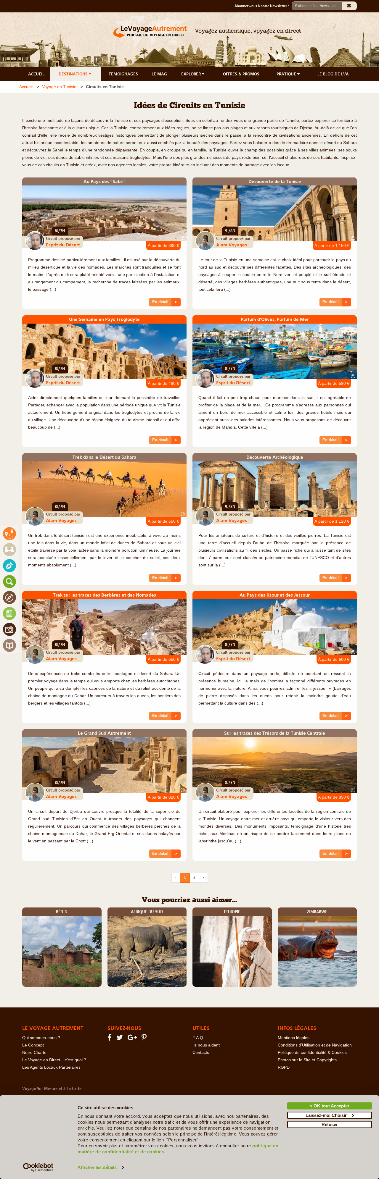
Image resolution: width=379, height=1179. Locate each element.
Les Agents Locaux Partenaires (51, 1067)
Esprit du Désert (63, 244)
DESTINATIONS (74, 74)
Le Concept (33, 1045)
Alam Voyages (231, 244)
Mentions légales (293, 1038)
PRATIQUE (287, 74)
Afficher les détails (97, 1167)
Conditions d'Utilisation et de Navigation (315, 1045)
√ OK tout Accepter (329, 1105)
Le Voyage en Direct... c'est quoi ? (54, 1060)
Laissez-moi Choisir (326, 1114)
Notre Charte (34, 1052)
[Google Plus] (133, 1038)
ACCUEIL (36, 74)
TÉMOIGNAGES (123, 74)
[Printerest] (145, 1038)
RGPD (284, 1067)
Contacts (200, 1052)
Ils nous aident (206, 1045)
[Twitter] (120, 1038)
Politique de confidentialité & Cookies (312, 1052)
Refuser (330, 1124)
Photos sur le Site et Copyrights (307, 1060)
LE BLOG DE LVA (333, 74)
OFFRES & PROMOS (241, 74)
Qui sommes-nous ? (41, 1038)
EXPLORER (191, 74)
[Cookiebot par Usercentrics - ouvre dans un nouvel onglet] (38, 1167)
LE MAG (159, 74)
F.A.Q (197, 1038)
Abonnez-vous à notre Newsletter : (263, 6)
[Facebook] (110, 1038)
